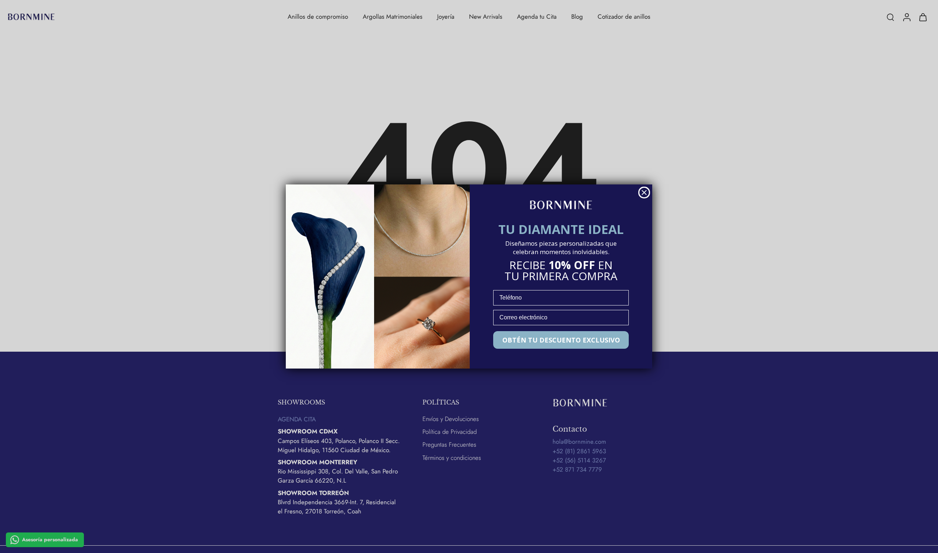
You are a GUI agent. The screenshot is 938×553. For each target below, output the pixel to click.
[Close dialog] (644, 192)
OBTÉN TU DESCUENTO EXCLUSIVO (561, 340)
